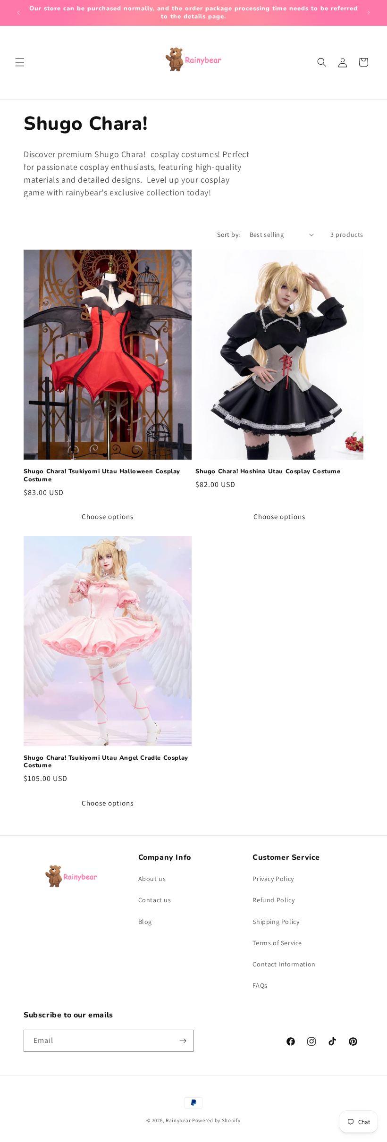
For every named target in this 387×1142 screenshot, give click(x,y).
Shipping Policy (275, 921)
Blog (145, 921)
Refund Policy (273, 900)
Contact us (154, 900)
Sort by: (228, 234)
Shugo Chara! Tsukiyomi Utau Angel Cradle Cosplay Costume (106, 762)
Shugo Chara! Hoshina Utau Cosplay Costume (268, 472)
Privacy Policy (273, 878)
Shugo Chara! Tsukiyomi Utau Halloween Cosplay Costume (102, 476)
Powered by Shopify (216, 1120)
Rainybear (178, 1120)
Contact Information (283, 964)
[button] (19, 62)
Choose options (108, 516)
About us (152, 878)
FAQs (259, 985)
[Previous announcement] (18, 12)
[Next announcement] (368, 12)
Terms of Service (277, 943)
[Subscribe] (182, 1041)
